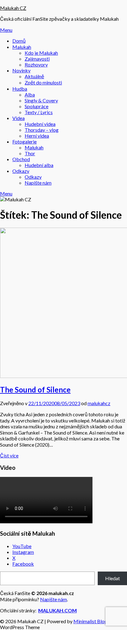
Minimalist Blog (90, 621)
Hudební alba (39, 165)
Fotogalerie (24, 141)
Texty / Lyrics (39, 112)
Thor (30, 153)
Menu (6, 30)
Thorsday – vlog (42, 130)
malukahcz (99, 403)
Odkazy (20, 171)
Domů (19, 41)
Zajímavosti (37, 59)
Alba (30, 94)
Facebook (23, 564)
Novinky (21, 70)
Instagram (23, 552)
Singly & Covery (41, 100)
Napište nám (38, 183)
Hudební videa (40, 124)
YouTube (21, 546)
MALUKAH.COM (57, 610)
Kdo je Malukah (41, 53)
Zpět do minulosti (43, 82)
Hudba (19, 89)
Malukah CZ (13, 8)
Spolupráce (36, 106)
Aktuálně (34, 76)
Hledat (112, 578)
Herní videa (37, 136)
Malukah (21, 47)
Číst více (9, 455)
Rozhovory (36, 64)
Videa (18, 118)
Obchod (21, 159)
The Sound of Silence (35, 389)
